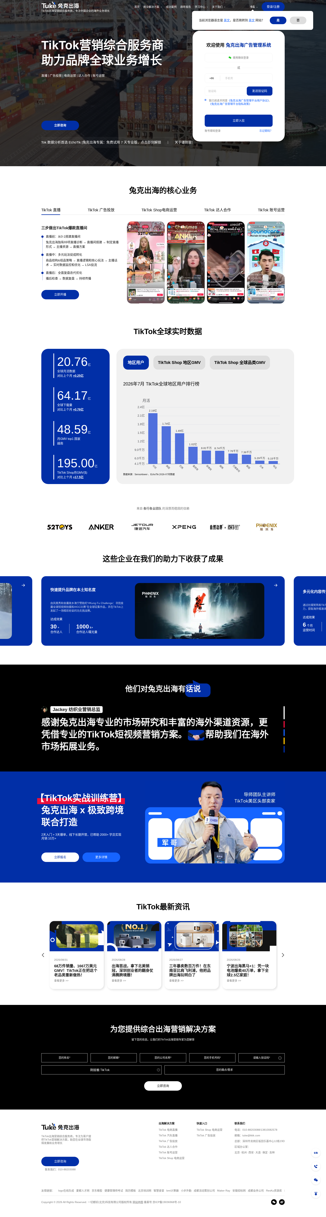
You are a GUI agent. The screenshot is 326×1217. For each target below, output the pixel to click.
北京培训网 (103, 1190)
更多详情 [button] (101, 857)
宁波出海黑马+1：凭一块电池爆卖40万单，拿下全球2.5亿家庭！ (248, 970)
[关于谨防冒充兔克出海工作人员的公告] (315, 1152)
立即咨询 (163, 1085)
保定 (265, 1152)
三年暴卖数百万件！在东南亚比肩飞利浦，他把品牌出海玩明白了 (190, 970)
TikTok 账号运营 (168, 1152)
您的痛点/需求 (224, 1069)
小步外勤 (144, 1190)
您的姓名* (64, 1057)
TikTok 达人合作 (168, 1146)
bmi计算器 (131, 1190)
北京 (237, 1152)
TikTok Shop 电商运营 (172, 1158)
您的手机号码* (212, 1057)
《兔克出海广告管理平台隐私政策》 (230, 103)
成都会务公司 (214, 1190)
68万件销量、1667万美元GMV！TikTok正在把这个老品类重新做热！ (75, 970)
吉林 (272, 1152)
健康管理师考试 (72, 1190)
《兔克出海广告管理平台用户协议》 (248, 100)
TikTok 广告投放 (168, 1141)
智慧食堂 (117, 1190)
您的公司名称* (163, 1057)
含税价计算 (249, 1190)
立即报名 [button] (60, 857)
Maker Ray (182, 1190)
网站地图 (138, 1202)
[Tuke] (75, 5)
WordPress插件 (267, 1190)
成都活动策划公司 (162, 1190)
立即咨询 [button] (60, 125)
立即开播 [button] (60, 294)
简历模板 (89, 1190)
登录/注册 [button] (273, 6)
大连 (258, 1152)
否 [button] (298, 20)
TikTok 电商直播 (168, 1129)
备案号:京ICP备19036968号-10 (162, 1202)
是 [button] (278, 20)
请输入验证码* (261, 1057)
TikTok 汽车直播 (168, 1135)
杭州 (244, 1152)
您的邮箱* (113, 1057)
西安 (251, 1152)
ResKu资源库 (232, 1190)
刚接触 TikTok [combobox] (100, 1070)
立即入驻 (239, 120)
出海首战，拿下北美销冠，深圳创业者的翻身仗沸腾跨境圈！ (132, 970)
